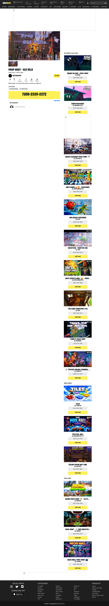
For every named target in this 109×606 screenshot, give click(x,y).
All (74, 590)
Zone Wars (73, 6)
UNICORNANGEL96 (79, 189)
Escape (37, 6)
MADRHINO (78, 341)
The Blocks (77, 599)
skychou (78, 466)
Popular (94, 590)
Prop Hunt (104, 6)
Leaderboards (96, 591)
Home (5, 6)
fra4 (78, 219)
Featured (76, 591)
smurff (79, 531)
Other (75, 595)
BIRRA (78, 75)
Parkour (30, 6)
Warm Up (76, 586)
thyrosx (78, 405)
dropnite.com (60, 604)
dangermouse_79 (79, 436)
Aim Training (58, 6)
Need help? (57, 100)
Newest (58, 586)
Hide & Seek (44, 6)
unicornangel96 (79, 280)
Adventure (59, 599)
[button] (82, 3)
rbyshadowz (17, 76)
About (94, 597)
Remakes (76, 593)
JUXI (78, 249)
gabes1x (78, 501)
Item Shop (95, 593)
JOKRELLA (78, 371)
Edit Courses (21, 6)
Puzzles (40, 591)
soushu (79, 561)
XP (51, 6)
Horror (66, 6)
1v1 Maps (40, 586)
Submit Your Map (97, 588)
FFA (39, 599)
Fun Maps (58, 595)
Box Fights (87, 6)
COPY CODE (78, 82)
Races (75, 588)
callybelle (79, 158)
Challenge (76, 597)
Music (57, 593)
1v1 (80, 6)
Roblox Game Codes (98, 595)
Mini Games (96, 6)
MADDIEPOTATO (79, 105)
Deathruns (12, 6)
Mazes (57, 597)
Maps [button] (19, 2)
